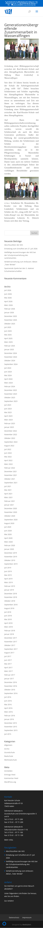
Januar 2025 (9, 349)
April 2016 (8, 708)
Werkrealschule (10, 760)
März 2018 (8, 627)
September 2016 (10, 693)
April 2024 (8, 379)
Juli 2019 (7, 567)
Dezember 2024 (10, 353)
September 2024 (10, 364)
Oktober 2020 (9, 516)
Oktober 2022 (9, 438)
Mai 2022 (8, 457)
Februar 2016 (9, 715)
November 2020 (10, 512)
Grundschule (9, 752)
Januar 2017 (9, 678)
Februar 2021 (9, 501)
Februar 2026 (9, 309)
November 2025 (10, 320)
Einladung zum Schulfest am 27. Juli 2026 (20, 248)
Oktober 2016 (9, 689)
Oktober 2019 (9, 560)
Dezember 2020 (10, 508)
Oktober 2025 (9, 324)
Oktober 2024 (9, 360)
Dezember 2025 (10, 316)
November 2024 (10, 357)
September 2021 (10, 482)
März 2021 (8, 497)
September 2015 (10, 730)
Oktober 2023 (9, 397)
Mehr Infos (8, 840)
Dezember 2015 (10, 723)
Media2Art (26, 924)
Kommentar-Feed (11, 778)
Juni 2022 (8, 453)
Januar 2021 (9, 505)
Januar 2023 (9, 427)
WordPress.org (10, 782)
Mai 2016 (8, 704)
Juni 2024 (8, 372)
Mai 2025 (8, 335)
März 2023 (8, 420)
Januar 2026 (9, 312)
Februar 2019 (9, 586)
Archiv (6, 749)
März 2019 (8, 582)
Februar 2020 (9, 545)
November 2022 (10, 434)
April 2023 (8, 416)
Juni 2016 (8, 701)
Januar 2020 (9, 549)
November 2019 (10, 556)
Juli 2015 (7, 734)
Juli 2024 (7, 368)
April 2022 (8, 460)
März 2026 (8, 305)
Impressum (26, 917)
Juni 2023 (8, 409)
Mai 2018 (8, 619)
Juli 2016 (7, 697)
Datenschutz (14, 917)
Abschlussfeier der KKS (13, 245)
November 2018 (10, 597)
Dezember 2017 (10, 638)
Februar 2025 (9, 346)
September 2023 (10, 401)
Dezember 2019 (10, 553)
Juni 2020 (8, 530)
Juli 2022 (7, 449)
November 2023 (10, 394)
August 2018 (9, 608)
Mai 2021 (8, 490)
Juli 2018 (7, 612)
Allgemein (8, 745)
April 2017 (8, 667)
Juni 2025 (8, 331)
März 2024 (8, 383)
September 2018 (10, 604)
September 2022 (10, 442)
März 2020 (8, 542)
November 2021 (10, 475)
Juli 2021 (7, 486)
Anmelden (8, 771)
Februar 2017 (9, 675)
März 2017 (8, 671)
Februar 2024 (9, 386)
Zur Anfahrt (9, 901)
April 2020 (8, 538)
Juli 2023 (7, 405)
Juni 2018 (8, 616)
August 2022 (9, 445)
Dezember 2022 (10, 431)
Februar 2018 (9, 630)
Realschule (8, 756)
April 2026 (8, 301)
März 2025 (8, 342)
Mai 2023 (8, 412)
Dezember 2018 (10, 593)
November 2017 (10, 641)
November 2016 (10, 686)
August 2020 (9, 523)
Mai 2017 (8, 664)
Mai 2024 (8, 375)
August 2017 (9, 652)
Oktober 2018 (9, 601)
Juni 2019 (8, 571)
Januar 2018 (9, 634)
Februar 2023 (9, 423)
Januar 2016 (9, 719)
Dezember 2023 (10, 390)
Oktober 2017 (9, 645)
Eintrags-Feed (9, 774)
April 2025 (8, 338)
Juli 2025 (7, 327)
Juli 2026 (7, 290)
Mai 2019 (8, 575)
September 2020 (10, 519)
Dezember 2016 (10, 682)
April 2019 (8, 579)
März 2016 (8, 712)
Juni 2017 (8, 660)
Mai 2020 (8, 534)
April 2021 (8, 494)
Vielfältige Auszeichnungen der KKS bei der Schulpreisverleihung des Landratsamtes (20, 255)
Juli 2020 (7, 527)
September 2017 (10, 649)
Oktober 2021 (9, 479)
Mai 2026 (8, 298)
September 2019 (10, 564)
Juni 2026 (8, 294)
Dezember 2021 (10, 471)
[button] (4, 923)
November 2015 (10, 726)
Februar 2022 (9, 468)
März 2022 (8, 464)
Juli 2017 (7, 656)
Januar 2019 (9, 590)
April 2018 (8, 623)
